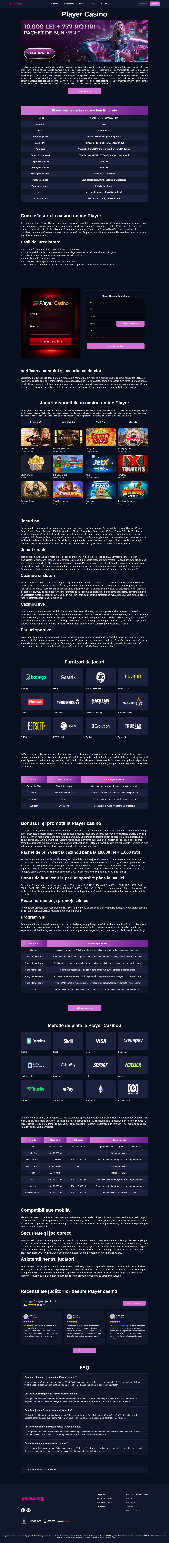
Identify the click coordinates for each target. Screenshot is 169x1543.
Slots (131, 422)
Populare (34, 422)
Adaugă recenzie (134, 1303)
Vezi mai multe (84, 1351)
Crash (99, 422)
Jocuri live (66, 422)
